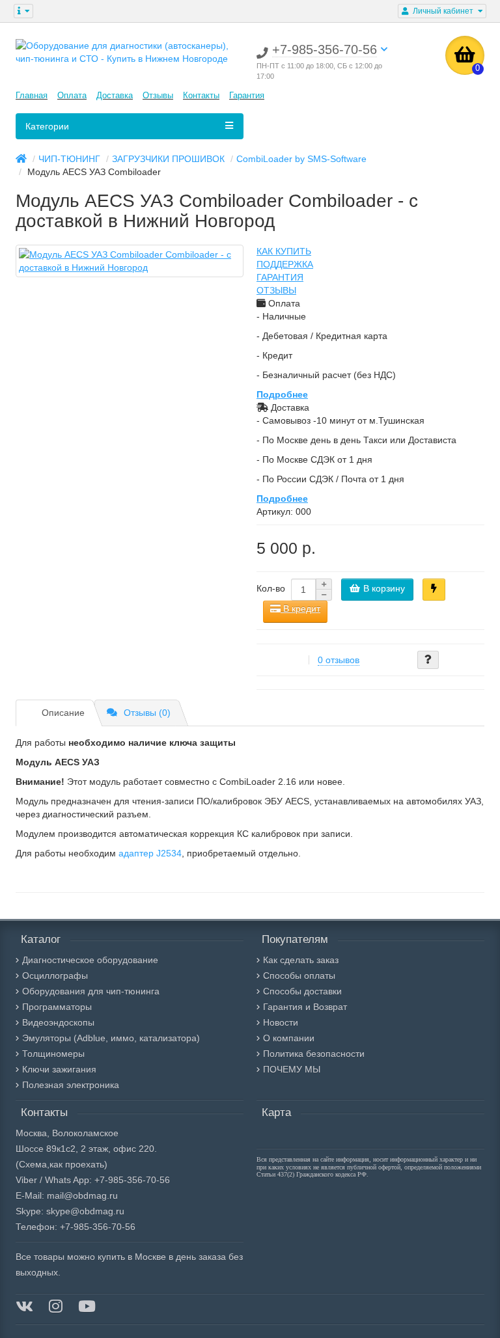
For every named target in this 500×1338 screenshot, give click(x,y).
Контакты (201, 95)
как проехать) (78, 1164)
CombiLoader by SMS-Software (301, 159)
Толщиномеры (53, 1053)
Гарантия (246, 95)
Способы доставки (302, 991)
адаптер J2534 (150, 853)
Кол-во (271, 588)
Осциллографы (55, 975)
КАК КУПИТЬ (284, 251)
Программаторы (57, 1007)
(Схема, (32, 1164)
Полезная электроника (70, 1085)
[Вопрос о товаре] (428, 660)
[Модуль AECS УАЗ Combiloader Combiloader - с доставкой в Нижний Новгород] (129, 261)
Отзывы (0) (147, 712)
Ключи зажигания (59, 1069)
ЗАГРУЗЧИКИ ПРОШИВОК (168, 159)
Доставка (114, 95)
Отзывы (158, 95)
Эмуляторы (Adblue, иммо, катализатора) (111, 1038)
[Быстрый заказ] (434, 590)
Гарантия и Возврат (305, 1007)
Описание (63, 712)
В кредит (300, 608)
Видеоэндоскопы (58, 1022)
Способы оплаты (299, 975)
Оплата (72, 95)
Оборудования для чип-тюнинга (91, 991)
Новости (280, 1022)
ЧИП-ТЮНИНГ (69, 159)
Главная (32, 95)
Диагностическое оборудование (90, 960)
